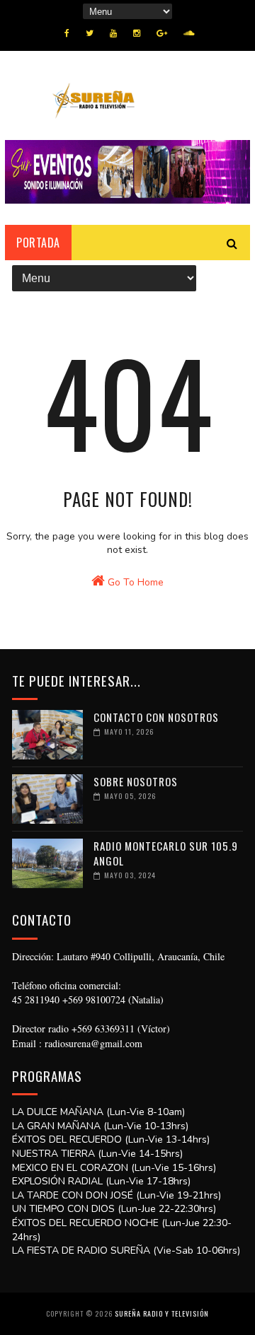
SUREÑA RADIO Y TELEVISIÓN (162, 1313)
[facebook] (67, 33)
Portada (38, 242)
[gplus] (162, 33)
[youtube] (113, 33)
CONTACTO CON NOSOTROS (156, 717)
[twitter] (89, 33)
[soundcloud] (188, 33)
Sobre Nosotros (136, 781)
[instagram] (136, 33)
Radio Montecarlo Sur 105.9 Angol (166, 853)
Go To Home (134, 582)
